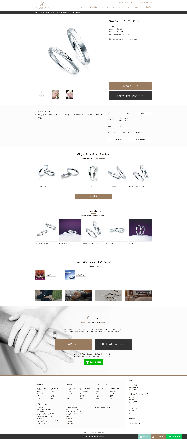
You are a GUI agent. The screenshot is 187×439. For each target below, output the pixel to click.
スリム (52, 395)
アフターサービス (141, 139)
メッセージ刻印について (135, 386)
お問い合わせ (132, 399)
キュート (39, 391)
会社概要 (131, 397)
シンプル (39, 390)
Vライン (53, 393)
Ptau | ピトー (68, 416)
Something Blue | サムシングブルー (74, 411)
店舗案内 (132, 418)
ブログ (131, 404)
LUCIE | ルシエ (40, 411)
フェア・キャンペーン (123, 2)
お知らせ (133, 2)
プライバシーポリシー (135, 413)
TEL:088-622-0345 (135, 423)
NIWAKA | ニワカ (41, 407)
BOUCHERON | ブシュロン (43, 414)
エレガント (40, 393)
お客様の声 (149, 2)
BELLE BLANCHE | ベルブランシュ (74, 418)
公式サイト (144, 113)
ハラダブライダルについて (138, 394)
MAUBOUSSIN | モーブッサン (44, 416)
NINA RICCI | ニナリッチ (72, 409)
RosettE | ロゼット (41, 418)
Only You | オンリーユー (42, 421)
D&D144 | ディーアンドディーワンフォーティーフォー (50, 420)
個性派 (39, 397)
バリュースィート (133, 389)
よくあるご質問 (141, 2)
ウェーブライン (55, 391)
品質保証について (133, 387)
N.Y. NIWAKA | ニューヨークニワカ (45, 409)
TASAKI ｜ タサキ (41, 423)
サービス (132, 380)
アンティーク (40, 395)
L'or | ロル (68, 414)
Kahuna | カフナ (69, 423)
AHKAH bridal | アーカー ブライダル (45, 413)
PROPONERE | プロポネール (72, 407)
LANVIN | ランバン (70, 420)
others (38, 398)
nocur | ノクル (69, 421)
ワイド (52, 397)
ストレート (54, 390)
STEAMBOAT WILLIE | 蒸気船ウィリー (104, 407)
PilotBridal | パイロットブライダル (74, 413)
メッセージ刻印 (118, 139)
